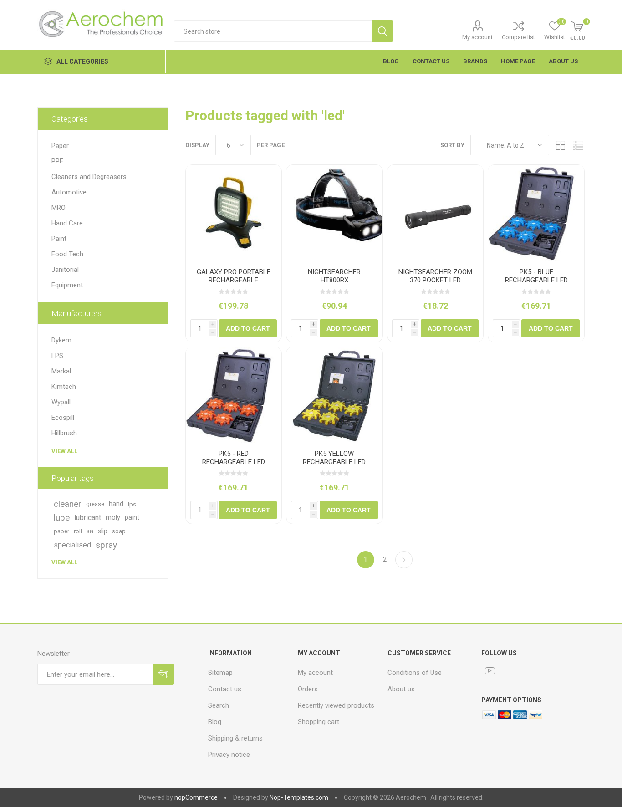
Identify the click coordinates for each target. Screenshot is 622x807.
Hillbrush (64, 433)
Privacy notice (229, 755)
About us (401, 689)
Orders (308, 689)
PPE (57, 161)
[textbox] (273, 31)
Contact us (224, 689)
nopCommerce (196, 797)
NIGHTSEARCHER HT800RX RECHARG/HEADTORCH (334, 280)
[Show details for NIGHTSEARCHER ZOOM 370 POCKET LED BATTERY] (435, 213)
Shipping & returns (235, 738)
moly (113, 517)
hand (116, 504)
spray (106, 545)
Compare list (518, 37)
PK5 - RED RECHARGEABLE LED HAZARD (233, 461)
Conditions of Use (414, 673)
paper (61, 531)
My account (477, 37)
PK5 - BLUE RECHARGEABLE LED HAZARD (536, 280)
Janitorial (65, 270)
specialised (72, 545)
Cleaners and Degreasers (89, 177)
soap (119, 531)
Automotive (69, 192)
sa (90, 531)
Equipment (67, 285)
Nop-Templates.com (299, 797)
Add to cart (248, 328)
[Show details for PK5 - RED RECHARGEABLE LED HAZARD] (234, 395)
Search (382, 31)
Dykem (61, 340)
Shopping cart (318, 722)
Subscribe (163, 674)
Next (404, 559)
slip (102, 531)
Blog (214, 722)
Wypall (61, 402)
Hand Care (67, 223)
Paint (58, 239)
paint (132, 517)
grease (95, 504)
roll (78, 531)
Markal (61, 371)
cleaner (68, 504)
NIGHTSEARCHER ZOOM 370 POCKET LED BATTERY (435, 280)
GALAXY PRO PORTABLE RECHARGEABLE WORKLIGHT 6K (233, 280)
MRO (58, 208)
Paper (60, 146)
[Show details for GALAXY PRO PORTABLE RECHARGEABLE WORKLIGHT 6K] (234, 213)
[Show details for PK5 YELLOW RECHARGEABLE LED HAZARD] (334, 395)
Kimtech (63, 387)
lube (62, 517)
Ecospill (62, 418)
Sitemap (220, 673)
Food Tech (67, 254)
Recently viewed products (336, 705)
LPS (57, 356)
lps (132, 504)
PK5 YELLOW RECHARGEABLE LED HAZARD (334, 461)
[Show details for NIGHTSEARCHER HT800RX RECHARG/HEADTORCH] (334, 213)
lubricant (87, 517)
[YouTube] (490, 671)
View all (64, 451)
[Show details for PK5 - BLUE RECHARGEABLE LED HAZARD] (536, 213)
